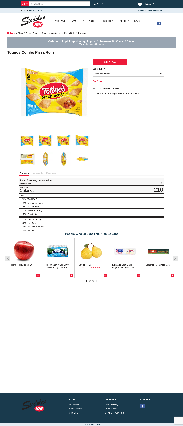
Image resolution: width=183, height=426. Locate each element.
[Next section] (175, 258)
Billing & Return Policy (115, 413)
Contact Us (74, 413)
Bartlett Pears (85, 265)
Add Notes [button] (97, 81)
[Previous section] (7, 258)
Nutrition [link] (24, 173)
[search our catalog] (31, 3)
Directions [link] (51, 173)
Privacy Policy (111, 405)
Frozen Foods (32, 33)
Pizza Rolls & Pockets (75, 33)
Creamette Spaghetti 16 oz (158, 265)
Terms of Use (111, 409)
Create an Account (154, 10)
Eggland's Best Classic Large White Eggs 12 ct (123, 266)
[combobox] (25, 3)
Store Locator (75, 409)
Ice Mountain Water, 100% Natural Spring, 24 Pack (57, 266)
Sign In (141, 10)
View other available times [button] (91, 44)
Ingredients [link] (37, 173)
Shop (20, 33)
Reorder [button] (101, 3)
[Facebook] (159, 24)
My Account (74, 405)
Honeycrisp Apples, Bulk (22, 265)
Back (12, 33)
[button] (35, 10)
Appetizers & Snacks (51, 33)
